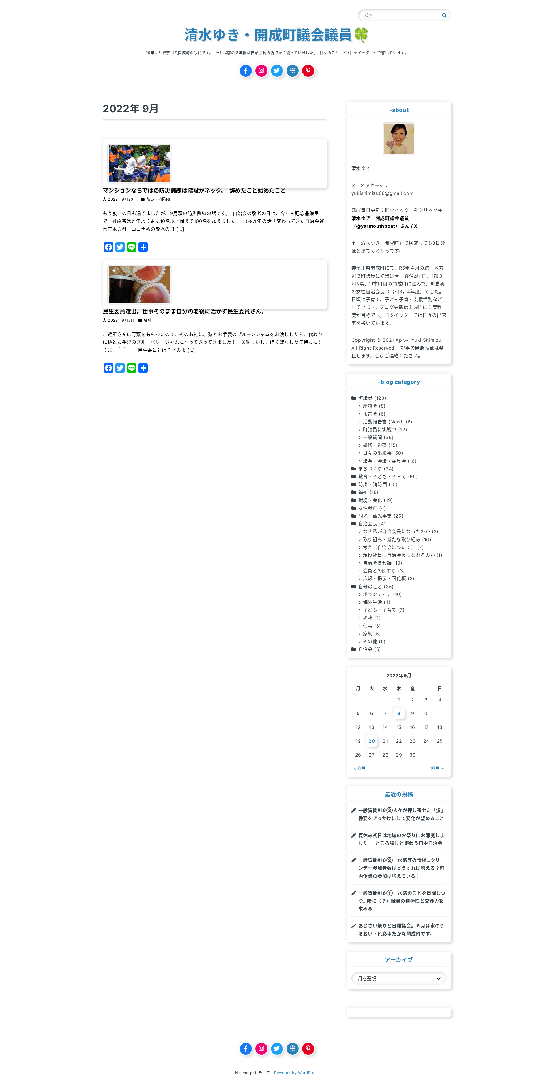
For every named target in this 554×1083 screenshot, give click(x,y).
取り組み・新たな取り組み (392, 539)
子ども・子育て (379, 610)
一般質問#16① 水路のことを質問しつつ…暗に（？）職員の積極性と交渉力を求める (402, 901)
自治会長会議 (377, 563)
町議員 (365, 398)
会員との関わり (379, 571)
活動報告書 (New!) (383, 422)
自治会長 (368, 523)
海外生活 (372, 602)
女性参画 (368, 508)
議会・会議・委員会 (384, 461)
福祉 (363, 492)
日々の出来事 (377, 453)
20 (371, 741)
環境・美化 (370, 500)
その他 (370, 641)
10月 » (437, 768)
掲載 (368, 618)
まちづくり (370, 469)
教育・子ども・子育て (382, 476)
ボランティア (377, 594)
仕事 (368, 626)
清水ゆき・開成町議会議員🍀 (277, 34)
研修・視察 (375, 445)
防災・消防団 (372, 484)
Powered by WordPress (296, 1073)
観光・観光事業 (375, 516)
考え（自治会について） (389, 547)
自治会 (365, 649)
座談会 (370, 406)
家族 (368, 633)
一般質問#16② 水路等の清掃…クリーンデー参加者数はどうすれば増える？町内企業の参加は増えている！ (401, 868)
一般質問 (372, 437)
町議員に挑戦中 (379, 429)
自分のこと (370, 586)
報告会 (370, 414)
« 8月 (360, 768)
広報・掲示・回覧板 (384, 578)
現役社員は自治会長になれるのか (399, 555)
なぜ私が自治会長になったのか (396, 531)
